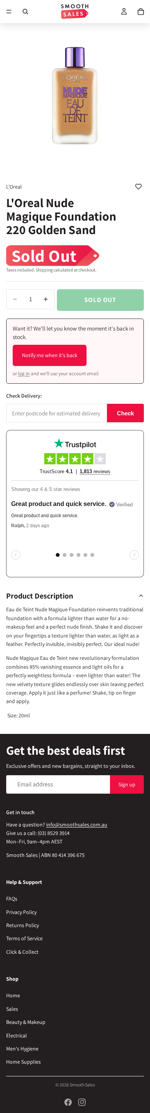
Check (125, 413)
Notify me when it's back (49, 355)
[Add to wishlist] (138, 186)
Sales (12, 1008)
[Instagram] (82, 1102)
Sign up (126, 784)
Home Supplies (23, 1061)
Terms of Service (24, 938)
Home (13, 995)
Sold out (100, 299)
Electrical (16, 1035)
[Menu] (9, 11)
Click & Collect (22, 951)
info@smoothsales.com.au (76, 824)
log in (24, 373)
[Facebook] (68, 1102)
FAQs (11, 898)
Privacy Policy (21, 912)
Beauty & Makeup (25, 1022)
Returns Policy (22, 925)
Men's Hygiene (22, 1048)
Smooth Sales (82, 1085)
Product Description (39, 596)
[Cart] (140, 11)
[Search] (25, 11)
